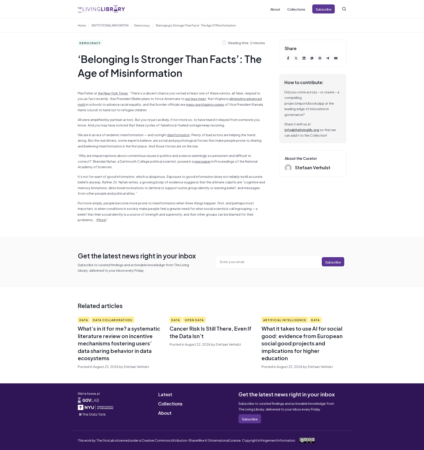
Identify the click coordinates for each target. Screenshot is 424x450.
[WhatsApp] (312, 58)
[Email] (335, 58)
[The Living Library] (101, 9)
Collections (296, 9)
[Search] (344, 9)
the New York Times (113, 93)
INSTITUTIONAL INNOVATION (110, 25)
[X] (296, 58)
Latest (165, 394)
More (101, 219)
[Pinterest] (319, 58)
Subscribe (323, 9)
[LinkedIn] (304, 58)
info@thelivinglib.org (301, 129)
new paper (202, 161)
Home (82, 25)
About (275, 9)
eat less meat (195, 98)
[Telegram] (327, 58)
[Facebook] (288, 58)
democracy (142, 25)
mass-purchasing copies (205, 104)
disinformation (178, 134)
